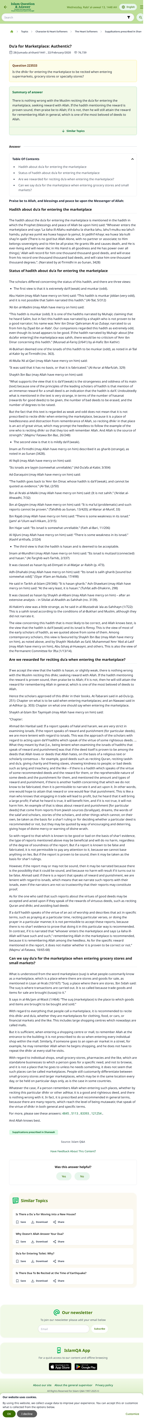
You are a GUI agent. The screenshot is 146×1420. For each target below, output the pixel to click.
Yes (64, 1176)
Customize (132, 1414)
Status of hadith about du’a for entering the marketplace (59, 173)
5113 (74, 1113)
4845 (65, 1113)
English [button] (131, 7)
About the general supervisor (73, 1385)
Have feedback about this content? (73, 1151)
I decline (27, 1414)
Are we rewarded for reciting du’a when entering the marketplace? (66, 179)
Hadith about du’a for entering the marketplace (52, 167)
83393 (84, 1113)
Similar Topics (76, 131)
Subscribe (99, 1328)
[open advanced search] (128, 17)
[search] (140, 17)
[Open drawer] (141, 7)
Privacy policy (104, 1385)
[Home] (12, 31)
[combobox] (65, 17)
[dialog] (71, 1406)
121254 (96, 1113)
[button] (20, 1222)
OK (9, 1414)
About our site (42, 1385)
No (82, 1176)
